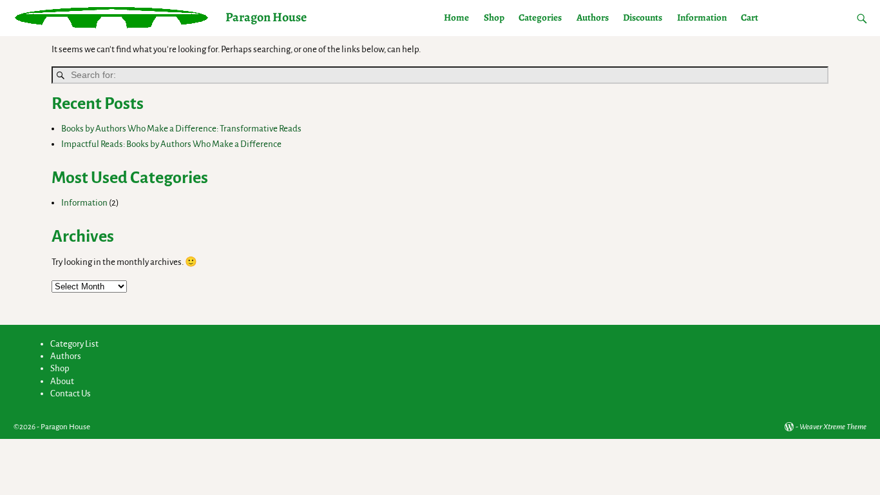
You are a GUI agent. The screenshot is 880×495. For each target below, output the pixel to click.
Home (456, 17)
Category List (74, 344)
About (62, 381)
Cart (749, 17)
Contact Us (70, 393)
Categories (540, 17)
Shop (494, 17)
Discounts (642, 17)
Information (702, 17)
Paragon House (266, 17)
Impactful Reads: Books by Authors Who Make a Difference (171, 144)
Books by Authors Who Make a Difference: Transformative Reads (181, 128)
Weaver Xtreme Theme (832, 427)
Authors (593, 17)
